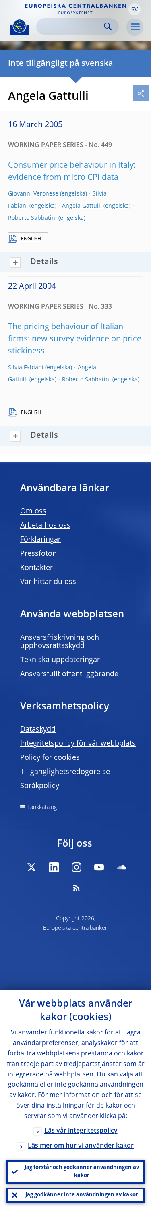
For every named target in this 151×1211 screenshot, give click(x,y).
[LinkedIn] (54, 867)
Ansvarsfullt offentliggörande (69, 674)
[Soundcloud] (121, 867)
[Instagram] (76, 867)
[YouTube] (99, 867)
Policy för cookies (50, 757)
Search (107, 26)
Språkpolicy (39, 786)
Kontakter (36, 568)
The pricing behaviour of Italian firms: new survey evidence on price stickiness (74, 339)
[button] (134, 9)
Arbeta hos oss (45, 525)
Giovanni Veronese (33, 194)
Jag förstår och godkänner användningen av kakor (82, 1171)
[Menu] (134, 27)
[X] (31, 867)
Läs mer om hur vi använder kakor (81, 1146)
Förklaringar (40, 539)
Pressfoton (38, 553)
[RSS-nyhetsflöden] (76, 888)
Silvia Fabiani (25, 367)
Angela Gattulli (82, 206)
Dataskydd (38, 729)
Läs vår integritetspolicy (81, 1131)
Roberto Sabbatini (32, 218)
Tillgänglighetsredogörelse (65, 772)
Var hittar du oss (48, 582)
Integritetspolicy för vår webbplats (78, 743)
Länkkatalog (42, 807)
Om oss (33, 511)
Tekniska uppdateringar (60, 660)
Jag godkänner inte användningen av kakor (81, 1195)
